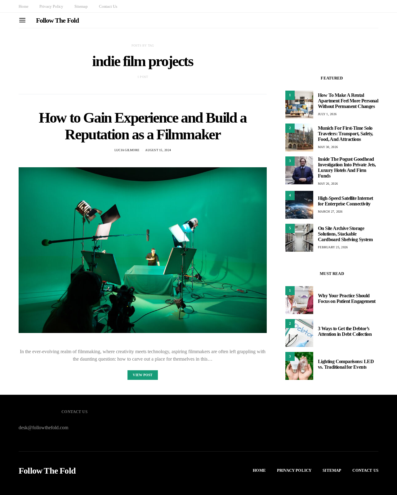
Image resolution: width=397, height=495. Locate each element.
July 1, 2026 (327, 114)
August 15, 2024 (158, 150)
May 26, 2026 (328, 183)
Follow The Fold (57, 20)
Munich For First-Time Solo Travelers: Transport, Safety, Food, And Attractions (345, 133)
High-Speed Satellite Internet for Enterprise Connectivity (345, 201)
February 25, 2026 (333, 247)
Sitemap (81, 6)
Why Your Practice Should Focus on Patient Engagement (347, 298)
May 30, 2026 (328, 147)
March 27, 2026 (330, 211)
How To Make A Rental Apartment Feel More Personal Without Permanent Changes (348, 100)
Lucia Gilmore (126, 150)
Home (23, 6)
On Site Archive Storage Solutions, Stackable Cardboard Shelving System (345, 234)
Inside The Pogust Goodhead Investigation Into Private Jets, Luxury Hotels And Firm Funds (347, 167)
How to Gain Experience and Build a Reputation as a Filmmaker (142, 125)
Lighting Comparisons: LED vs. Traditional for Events (346, 364)
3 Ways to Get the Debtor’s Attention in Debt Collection (345, 331)
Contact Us (108, 6)
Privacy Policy (51, 6)
